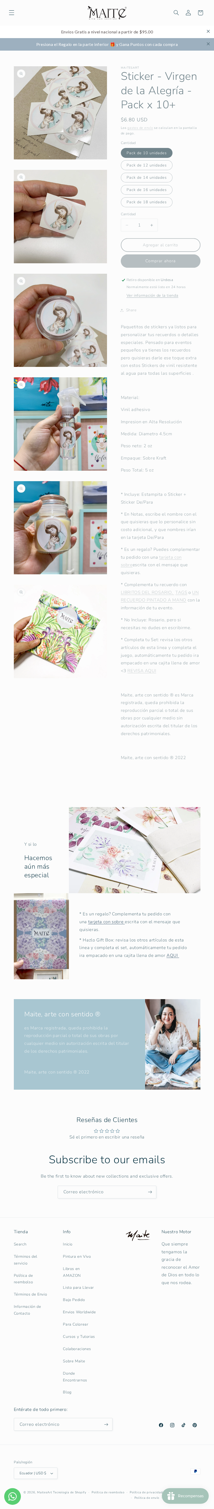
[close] (208, 31)
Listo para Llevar (78, 1287)
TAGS (181, 592)
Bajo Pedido (74, 1299)
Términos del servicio (26, 1260)
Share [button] (131, 310)
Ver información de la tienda (153, 295)
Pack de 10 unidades (147, 153)
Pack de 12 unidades (147, 165)
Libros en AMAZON (72, 1272)
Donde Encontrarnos (75, 1377)
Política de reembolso (23, 1279)
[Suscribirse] (150, 1192)
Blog (67, 1392)
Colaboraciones (77, 1348)
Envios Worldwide (79, 1312)
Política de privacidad (146, 1492)
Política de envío (146, 1498)
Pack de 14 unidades (147, 177)
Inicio (68, 1244)
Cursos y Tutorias (79, 1336)
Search (20, 1244)
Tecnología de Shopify (69, 1492)
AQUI (173, 955)
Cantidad (128, 214)
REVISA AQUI (141, 671)
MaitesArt (44, 1492)
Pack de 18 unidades (147, 202)
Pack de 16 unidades (147, 189)
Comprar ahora (160, 261)
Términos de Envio (30, 1294)
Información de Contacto (27, 1310)
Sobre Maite (74, 1361)
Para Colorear (75, 1324)
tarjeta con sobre (106, 922)
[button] (11, 13)
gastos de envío (140, 128)
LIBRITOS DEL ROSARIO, (147, 592)
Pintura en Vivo (77, 1256)
